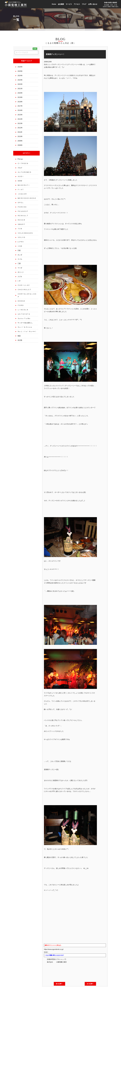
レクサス (21, 242)
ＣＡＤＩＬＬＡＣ (24, 285)
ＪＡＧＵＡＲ (22, 194)
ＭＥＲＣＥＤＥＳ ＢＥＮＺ (27, 198)
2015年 (20, 115)
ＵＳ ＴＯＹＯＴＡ (24, 314)
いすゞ (20, 281)
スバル (20, 259)
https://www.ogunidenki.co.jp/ (53, 949)
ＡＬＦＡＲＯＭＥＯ (24, 172)
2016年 (20, 110)
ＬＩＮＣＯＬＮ (23, 310)
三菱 (19, 263)
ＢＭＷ (20, 181)
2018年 (20, 101)
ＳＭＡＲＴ (21, 224)
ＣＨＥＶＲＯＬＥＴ (24, 289)
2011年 (20, 132)
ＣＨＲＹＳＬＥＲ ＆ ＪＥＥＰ (27, 295)
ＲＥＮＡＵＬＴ (23, 215)
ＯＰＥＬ (21, 202)
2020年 (20, 93)
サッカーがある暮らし (25, 323)
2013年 (20, 123)
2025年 (20, 71)
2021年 (20, 88)
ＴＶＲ (20, 229)
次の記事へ (90, 984)
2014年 (20, 119)
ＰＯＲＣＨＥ (22, 207)
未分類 (20, 340)
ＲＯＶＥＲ (21, 220)
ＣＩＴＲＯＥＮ (23, 163)
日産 (19, 250)
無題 (19, 336)
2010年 (20, 136)
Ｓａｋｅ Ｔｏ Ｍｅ (24, 318)
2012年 (20, 128)
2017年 (20, 106)
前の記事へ (59, 984)
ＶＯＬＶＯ (21, 237)
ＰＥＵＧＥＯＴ (23, 211)
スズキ (20, 276)
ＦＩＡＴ (21, 189)
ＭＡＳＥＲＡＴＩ (24, 185)
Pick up (20, 159)
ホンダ (20, 255)
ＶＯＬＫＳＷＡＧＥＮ (25, 233)
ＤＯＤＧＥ (21, 301)
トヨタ (20, 246)
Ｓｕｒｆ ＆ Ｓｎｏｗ (25, 327)
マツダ (20, 268)
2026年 (20, 67)
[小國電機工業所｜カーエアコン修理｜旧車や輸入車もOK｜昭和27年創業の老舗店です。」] (16, 6)
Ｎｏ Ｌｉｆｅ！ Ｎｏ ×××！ (27, 331)
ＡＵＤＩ (21, 176)
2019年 (20, 97)
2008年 (20, 145)
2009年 (20, 141)
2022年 (20, 84)
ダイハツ (21, 272)
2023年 (20, 80)
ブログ (20, 168)
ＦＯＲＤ (21, 305)
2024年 (20, 75)
